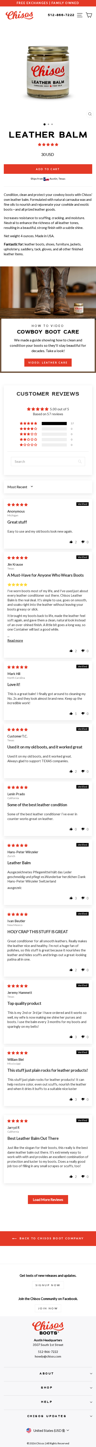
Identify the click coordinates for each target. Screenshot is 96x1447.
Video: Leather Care (48, 362)
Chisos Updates (47, 1416)
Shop (47, 1387)
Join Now (48, 1308)
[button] (48, 144)
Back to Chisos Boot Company (51, 1238)
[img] (17, 504)
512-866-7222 (61, 15)
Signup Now (48, 1285)
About (47, 1373)
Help (46, 1401)
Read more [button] (15, 640)
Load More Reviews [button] (48, 1199)
